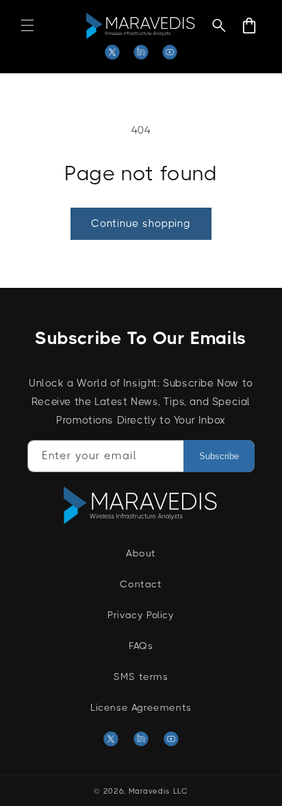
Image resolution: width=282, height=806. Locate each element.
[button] (27, 25)
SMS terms (141, 676)
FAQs (141, 645)
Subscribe (219, 456)
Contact (141, 583)
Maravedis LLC (158, 791)
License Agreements (141, 707)
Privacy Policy (140, 614)
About (141, 553)
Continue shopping (141, 223)
